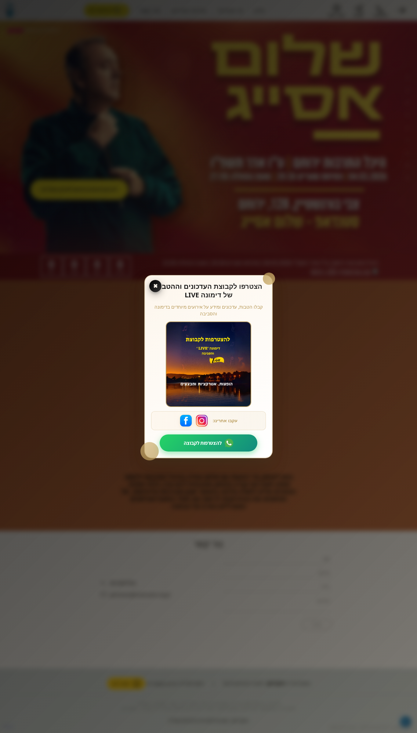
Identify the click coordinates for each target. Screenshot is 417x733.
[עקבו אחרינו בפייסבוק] (186, 421)
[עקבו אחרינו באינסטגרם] (202, 421)
